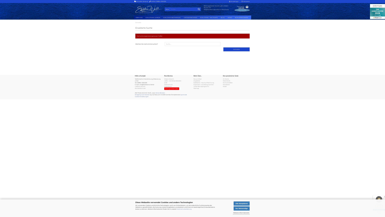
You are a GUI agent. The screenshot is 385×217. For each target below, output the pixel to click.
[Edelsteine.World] (148, 9)
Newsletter (226, 84)
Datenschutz (168, 84)
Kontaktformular (140, 88)
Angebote (197, 81)
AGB (165, 82)
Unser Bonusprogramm (201, 86)
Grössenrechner (190, 17)
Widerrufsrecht (169, 79)
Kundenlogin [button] (234, 1)
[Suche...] (199, 9)
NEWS (230, 17)
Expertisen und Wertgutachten (204, 84)
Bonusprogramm (241, 17)
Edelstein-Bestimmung (172, 17)
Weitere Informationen (241, 213)
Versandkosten (160, 93)
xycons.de (183, 94)
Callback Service (140, 86)
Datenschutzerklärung (184, 209)
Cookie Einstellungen (142, 96)
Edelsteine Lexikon (153, 17)
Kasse (225, 86)
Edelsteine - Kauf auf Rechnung (204, 82)
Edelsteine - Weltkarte (209, 17)
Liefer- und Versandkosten (172, 81)
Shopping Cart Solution (142, 94)
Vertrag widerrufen (171, 88)
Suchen (236, 49)
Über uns (139, 17)
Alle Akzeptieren (242, 203)
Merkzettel (246, 1)
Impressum (168, 86)
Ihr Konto (226, 79)
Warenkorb (226, 81)
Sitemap (196, 88)
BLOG (223, 17)
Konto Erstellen (228, 82)
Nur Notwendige (242, 208)
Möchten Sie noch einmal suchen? (146, 44)
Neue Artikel (198, 79)
